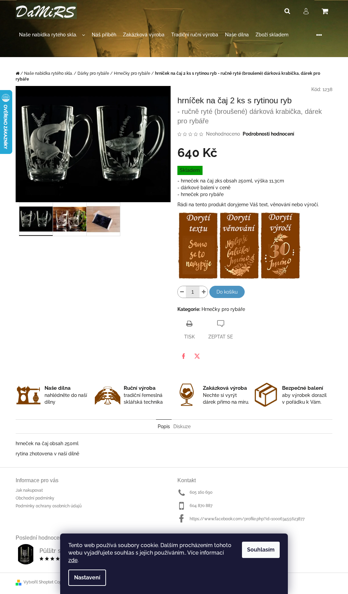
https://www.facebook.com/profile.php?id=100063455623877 (247, 519)
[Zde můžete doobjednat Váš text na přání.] (198, 245)
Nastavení (87, 577)
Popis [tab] (164, 426)
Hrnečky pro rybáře (223, 309)
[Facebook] (183, 356)
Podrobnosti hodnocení (268, 134)
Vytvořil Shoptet (38, 582)
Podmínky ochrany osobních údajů (49, 506)
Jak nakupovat (29, 490)
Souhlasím (261, 549)
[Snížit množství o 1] (182, 292)
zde (72, 560)
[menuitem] (52, 34)
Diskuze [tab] (182, 426)
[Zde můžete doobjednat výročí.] (280, 245)
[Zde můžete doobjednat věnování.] (239, 245)
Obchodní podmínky (35, 498)
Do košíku (227, 292)
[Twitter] (197, 356)
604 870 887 (201, 505)
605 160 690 (201, 492)
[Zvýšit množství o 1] (203, 292)
